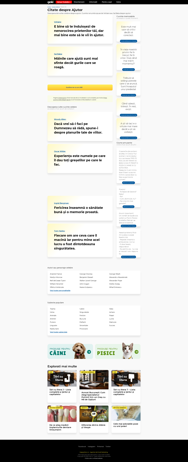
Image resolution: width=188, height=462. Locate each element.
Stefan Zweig (114, 284)
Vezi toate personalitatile (60, 291)
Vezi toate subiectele (58, 332)
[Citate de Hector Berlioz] (128, 97)
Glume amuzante (124, 143)
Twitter (108, 446)
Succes (112, 325)
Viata (111, 309)
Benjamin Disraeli (86, 277)
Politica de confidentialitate (94, 458)
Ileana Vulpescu (86, 287)
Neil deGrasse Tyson (58, 281)
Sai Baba (58, 54)
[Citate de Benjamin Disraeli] (128, 43)
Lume (111, 319)
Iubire (82, 309)
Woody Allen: (60, 119)
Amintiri (53, 319)
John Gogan (84, 284)
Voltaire (57, 22)
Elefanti (83, 322)
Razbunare (54, 329)
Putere (53, 322)
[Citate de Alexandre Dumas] (128, 117)
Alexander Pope (115, 281)
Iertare (112, 312)
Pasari (111, 315)
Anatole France (56, 274)
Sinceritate (84, 325)
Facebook (82, 446)
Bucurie (83, 319)
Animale (53, 315)
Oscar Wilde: (60, 151)
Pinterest (100, 446)
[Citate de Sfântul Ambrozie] (128, 139)
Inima (52, 312)
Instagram (91, 446)
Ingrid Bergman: (61, 203)
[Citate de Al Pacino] (128, 71)
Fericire (82, 315)
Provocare (84, 329)
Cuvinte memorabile (126, 16)
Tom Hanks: (59, 231)
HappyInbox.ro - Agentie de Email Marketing (94, 452)
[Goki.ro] (50, 2)
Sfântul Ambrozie (57, 287)
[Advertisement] (80, 184)
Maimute (112, 322)
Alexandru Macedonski (118, 277)
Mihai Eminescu (115, 287)
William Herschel (56, 284)
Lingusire (53, 325)
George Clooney (86, 274)
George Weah (114, 274)
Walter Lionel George (88, 281)
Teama (52, 309)
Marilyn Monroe (56, 277)
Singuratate (84, 312)
